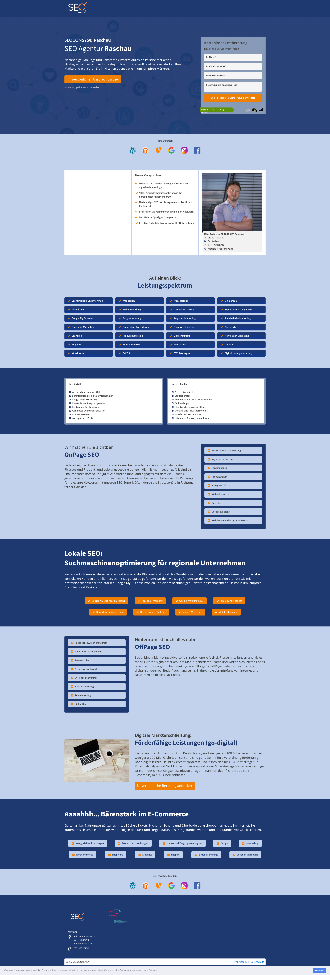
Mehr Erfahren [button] (150, 970)
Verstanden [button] (320, 970)
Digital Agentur (81, 87)
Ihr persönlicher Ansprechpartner (93, 79)
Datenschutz (257, 961)
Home (67, 87)
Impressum (240, 961)
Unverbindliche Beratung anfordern (165, 785)
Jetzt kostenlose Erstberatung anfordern (233, 98)
